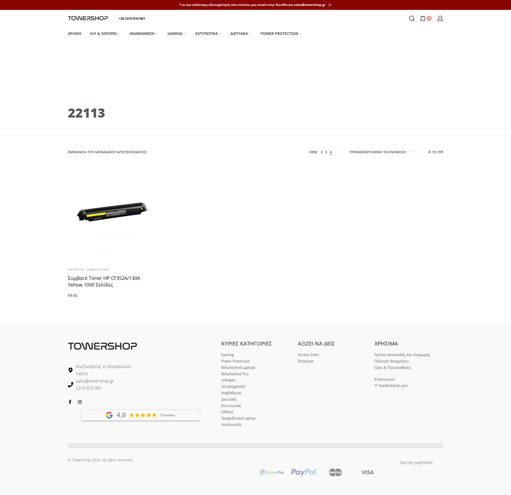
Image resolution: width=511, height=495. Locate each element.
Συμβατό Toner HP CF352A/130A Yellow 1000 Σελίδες (104, 281)
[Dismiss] (329, 4)
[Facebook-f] (70, 402)
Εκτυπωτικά (76, 269)
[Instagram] (80, 402)
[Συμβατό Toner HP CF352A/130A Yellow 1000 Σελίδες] (112, 213)
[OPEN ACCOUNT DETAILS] (440, 18)
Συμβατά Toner (97, 269)
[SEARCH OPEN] (412, 18)
